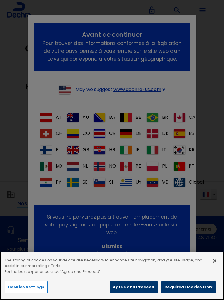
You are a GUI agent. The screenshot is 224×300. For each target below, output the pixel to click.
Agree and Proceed (133, 287)
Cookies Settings (26, 287)
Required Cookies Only (188, 287)
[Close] (214, 260)
